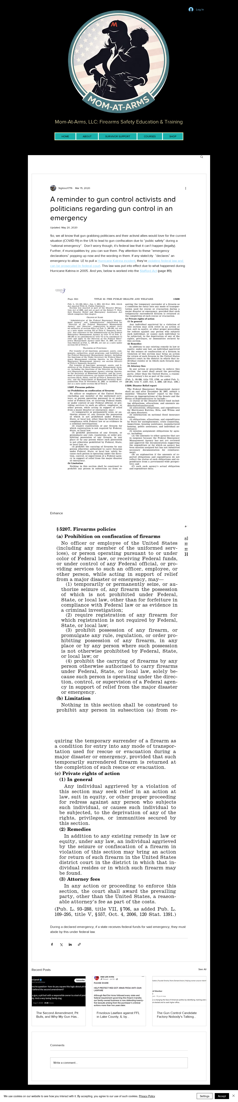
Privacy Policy (147, 1096)
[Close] (233, 1096)
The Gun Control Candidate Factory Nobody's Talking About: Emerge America (177, 1014)
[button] (201, 156)
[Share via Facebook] (52, 944)
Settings (204, 1096)
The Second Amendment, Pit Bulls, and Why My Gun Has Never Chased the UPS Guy (57, 1014)
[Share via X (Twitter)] (61, 944)
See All (202, 969)
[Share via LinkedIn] (70, 944)
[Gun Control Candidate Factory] (179, 991)
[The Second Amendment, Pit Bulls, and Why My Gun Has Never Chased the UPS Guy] (59, 991)
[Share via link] (79, 944)
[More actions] (185, 188)
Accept (222, 1096)
